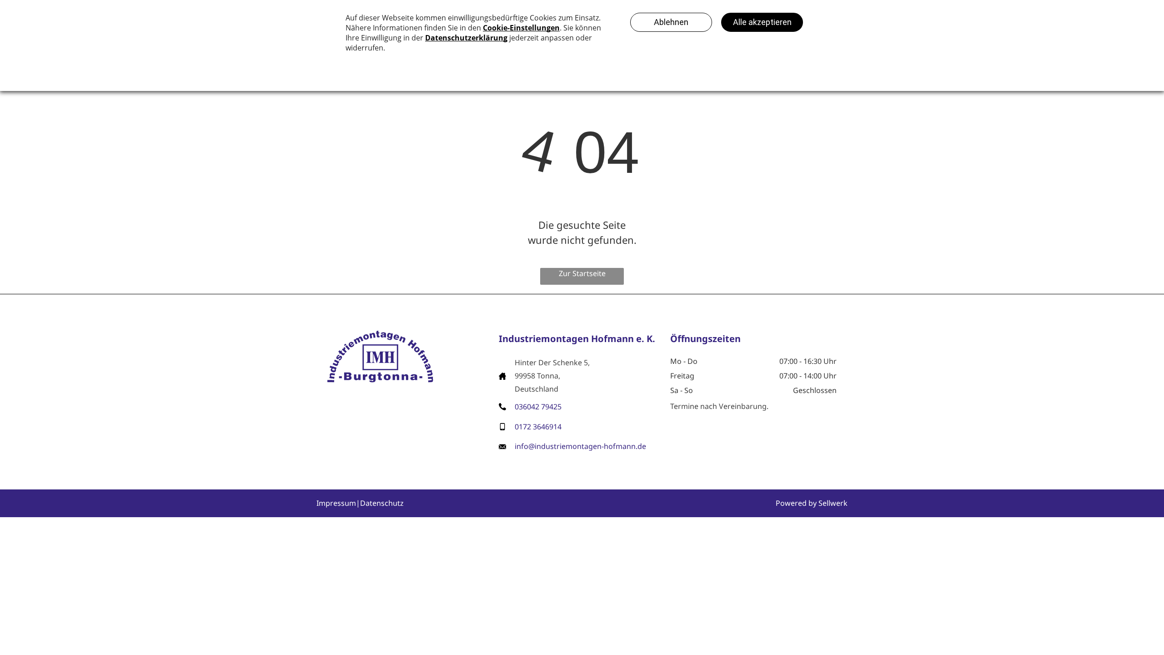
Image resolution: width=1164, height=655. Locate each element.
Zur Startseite (582, 273)
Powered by (796, 503)
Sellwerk (833, 503)
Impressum (336, 503)
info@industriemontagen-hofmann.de (580, 446)
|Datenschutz (380, 503)
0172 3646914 (538, 427)
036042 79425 (538, 407)
